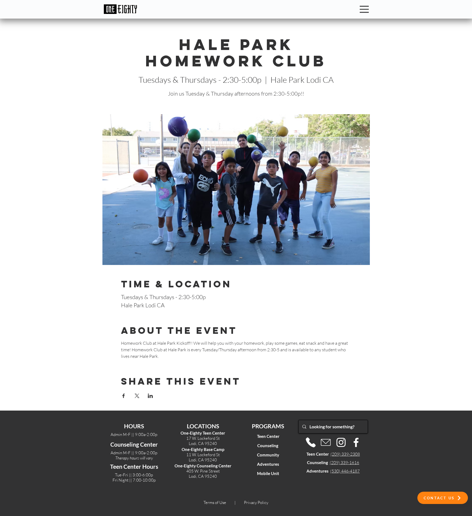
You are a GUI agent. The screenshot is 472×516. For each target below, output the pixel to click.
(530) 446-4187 (345, 471)
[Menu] (364, 9)
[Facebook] (356, 442)
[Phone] (311, 442)
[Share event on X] (137, 396)
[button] (442, 498)
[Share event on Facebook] (123, 396)
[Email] (326, 442)
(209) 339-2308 (345, 454)
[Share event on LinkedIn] (150, 396)
